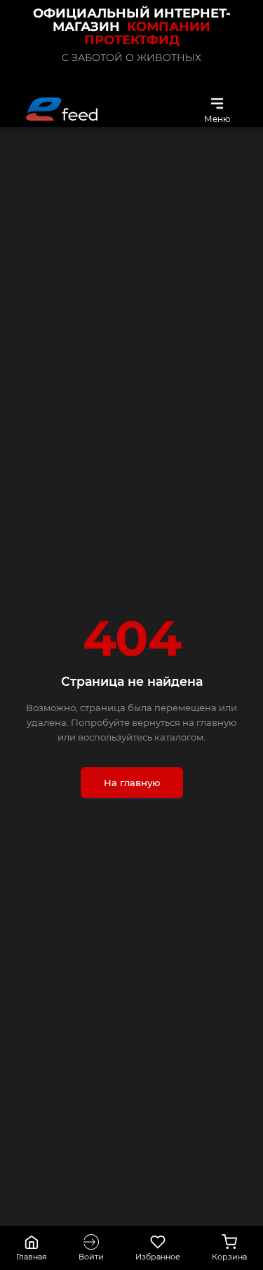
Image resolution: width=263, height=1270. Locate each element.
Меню (217, 118)
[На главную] (61, 109)
